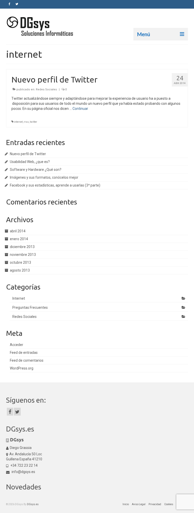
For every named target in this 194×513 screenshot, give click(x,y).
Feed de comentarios (26, 360)
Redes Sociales (46, 89)
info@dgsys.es (23, 472)
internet (18, 121)
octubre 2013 (20, 262)
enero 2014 (19, 239)
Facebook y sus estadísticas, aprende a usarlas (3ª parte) (55, 185)
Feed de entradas (24, 353)
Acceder (16, 345)
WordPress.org (21, 368)
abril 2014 (18, 231)
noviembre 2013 (23, 255)
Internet (18, 298)
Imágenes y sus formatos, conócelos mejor (44, 177)
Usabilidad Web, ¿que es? (30, 162)
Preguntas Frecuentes (30, 307)
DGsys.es (33, 504)
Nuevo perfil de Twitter (28, 154)
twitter (33, 121)
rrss (26, 121)
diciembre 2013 (22, 247)
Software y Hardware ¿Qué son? (35, 170)
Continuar (80, 109)
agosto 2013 (20, 270)
